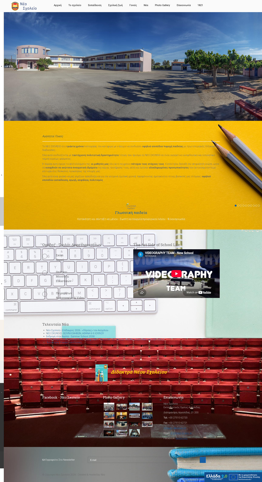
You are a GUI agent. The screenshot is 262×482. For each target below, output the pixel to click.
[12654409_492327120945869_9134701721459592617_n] (109, 415)
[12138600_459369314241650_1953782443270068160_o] (134, 406)
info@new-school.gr (181, 433)
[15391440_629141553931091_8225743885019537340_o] (147, 416)
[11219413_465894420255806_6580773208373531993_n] (122, 406)
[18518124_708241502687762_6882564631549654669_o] (147, 424)
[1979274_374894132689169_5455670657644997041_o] (109, 433)
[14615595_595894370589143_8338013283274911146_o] (134, 415)
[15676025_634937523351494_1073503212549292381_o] (109, 424)
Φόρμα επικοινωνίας (175, 428)
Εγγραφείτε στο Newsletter (60, 459)
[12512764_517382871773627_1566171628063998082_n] (147, 406)
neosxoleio (182, 438)
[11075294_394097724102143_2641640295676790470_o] (109, 406)
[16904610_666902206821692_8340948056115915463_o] (122, 424)
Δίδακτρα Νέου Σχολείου (138, 372)
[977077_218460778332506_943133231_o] (134, 433)
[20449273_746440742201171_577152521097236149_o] (122, 433)
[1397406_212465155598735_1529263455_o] (122, 415)
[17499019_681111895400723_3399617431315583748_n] (134, 424)
